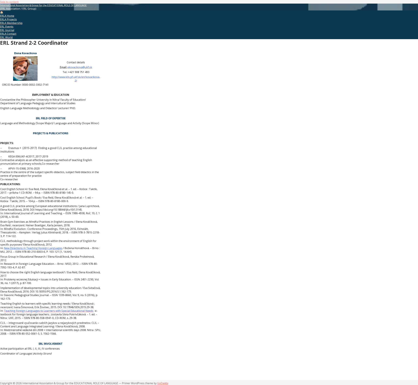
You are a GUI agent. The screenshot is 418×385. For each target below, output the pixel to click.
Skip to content (9, 2)
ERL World (6, 37)
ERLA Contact (8, 34)
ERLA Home (7, 16)
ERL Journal (7, 30)
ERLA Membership (11, 23)
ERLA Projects (8, 19)
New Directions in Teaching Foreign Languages (33, 248)
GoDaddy (162, 383)
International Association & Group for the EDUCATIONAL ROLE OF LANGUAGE (43, 5)
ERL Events (6, 26)
